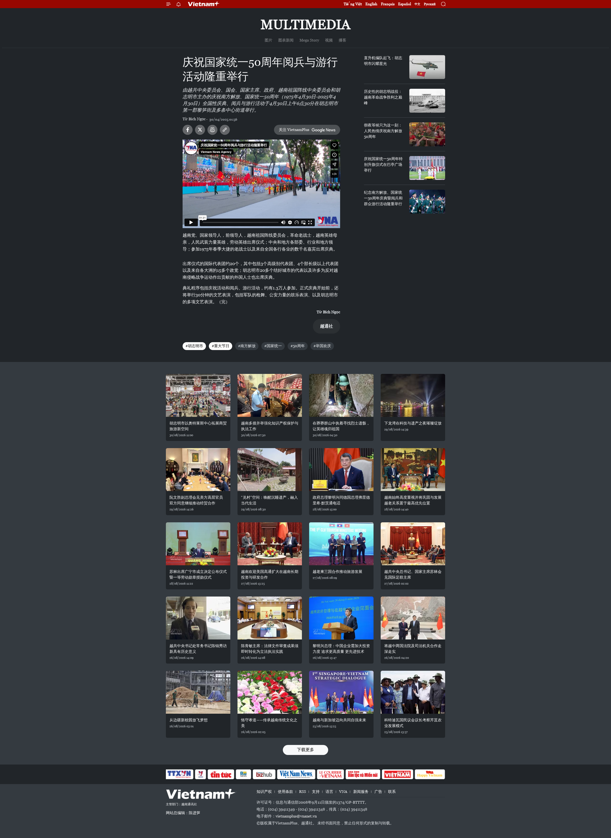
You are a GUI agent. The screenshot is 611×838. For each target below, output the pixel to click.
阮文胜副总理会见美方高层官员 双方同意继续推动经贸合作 (196, 500)
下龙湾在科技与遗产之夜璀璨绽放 (413, 423)
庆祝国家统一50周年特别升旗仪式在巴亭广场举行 (383, 165)
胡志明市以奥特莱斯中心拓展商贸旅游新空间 (198, 426)
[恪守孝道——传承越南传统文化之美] (269, 692)
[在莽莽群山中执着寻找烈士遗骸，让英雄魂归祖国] (341, 395)
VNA (343, 791)
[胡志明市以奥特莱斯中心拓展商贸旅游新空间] (198, 395)
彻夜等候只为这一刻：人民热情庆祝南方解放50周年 (383, 131)
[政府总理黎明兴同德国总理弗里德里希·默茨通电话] (341, 469)
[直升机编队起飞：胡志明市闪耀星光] (427, 67)
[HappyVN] (430, 774)
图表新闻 (286, 40)
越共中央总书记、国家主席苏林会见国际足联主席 (413, 574)
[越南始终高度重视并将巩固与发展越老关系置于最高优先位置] (413, 469)
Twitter (200, 130)
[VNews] (200, 774)
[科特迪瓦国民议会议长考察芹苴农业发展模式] (413, 692)
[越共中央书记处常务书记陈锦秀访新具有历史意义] (198, 618)
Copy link (225, 130)
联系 (392, 791)
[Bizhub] (264, 774)
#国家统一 (273, 346)
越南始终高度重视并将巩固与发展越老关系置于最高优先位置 (413, 500)
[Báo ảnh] (397, 774)
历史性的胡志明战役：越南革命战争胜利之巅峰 (383, 97)
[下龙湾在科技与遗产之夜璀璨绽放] (413, 395)
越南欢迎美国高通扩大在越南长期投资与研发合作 (269, 574)
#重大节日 (220, 346)
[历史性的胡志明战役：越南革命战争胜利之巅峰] (427, 101)
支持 (316, 791)
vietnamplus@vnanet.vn (296, 816)
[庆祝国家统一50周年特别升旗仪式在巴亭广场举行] (427, 168)
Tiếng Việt (353, 4)
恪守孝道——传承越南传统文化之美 (269, 723)
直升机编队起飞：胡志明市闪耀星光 (383, 61)
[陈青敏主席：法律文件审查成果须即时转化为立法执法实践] (269, 618)
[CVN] (330, 774)
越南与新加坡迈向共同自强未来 (339, 720)
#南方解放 (247, 346)
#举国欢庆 (322, 346)
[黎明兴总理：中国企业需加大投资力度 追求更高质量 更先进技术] (341, 618)
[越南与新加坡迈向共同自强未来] (341, 692)
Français (388, 4)
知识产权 (264, 791)
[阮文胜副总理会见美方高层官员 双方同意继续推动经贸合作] (198, 469)
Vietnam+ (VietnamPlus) (204, 4)
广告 (378, 791)
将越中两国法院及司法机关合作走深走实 (413, 649)
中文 (417, 4)
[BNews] (243, 774)
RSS (302, 791)
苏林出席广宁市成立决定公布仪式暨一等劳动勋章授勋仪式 (198, 574)
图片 (268, 40)
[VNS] (296, 774)
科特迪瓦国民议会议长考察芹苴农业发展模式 (413, 723)
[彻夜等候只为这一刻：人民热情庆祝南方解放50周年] (427, 134)
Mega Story (309, 40)
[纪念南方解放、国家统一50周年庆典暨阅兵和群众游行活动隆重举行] (427, 202)
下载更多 (305, 749)
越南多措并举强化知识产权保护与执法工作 (269, 426)
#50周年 (297, 346)
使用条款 (285, 791)
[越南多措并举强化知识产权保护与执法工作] (269, 395)
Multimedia (305, 24)
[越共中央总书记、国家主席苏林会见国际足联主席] (413, 543)
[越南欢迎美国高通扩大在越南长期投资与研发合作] (269, 543)
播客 (342, 40)
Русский (430, 4)
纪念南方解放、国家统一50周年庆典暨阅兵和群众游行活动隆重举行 (383, 198)
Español (404, 4)
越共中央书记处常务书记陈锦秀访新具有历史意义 (198, 649)
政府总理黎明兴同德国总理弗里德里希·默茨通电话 (341, 500)
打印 (212, 130)
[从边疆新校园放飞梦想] (198, 692)
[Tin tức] (221, 774)
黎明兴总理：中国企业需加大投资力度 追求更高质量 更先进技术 (341, 649)
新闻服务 (361, 791)
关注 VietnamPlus (294, 129)
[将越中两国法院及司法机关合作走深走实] (413, 618)
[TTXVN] (179, 774)
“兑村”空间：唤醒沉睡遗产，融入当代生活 (269, 500)
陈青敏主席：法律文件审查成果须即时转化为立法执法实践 (269, 649)
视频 (329, 40)
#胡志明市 (194, 346)
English (371, 4)
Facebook (188, 130)
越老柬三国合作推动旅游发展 (337, 571)
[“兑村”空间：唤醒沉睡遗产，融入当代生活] (269, 469)
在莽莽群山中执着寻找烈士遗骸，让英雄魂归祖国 (341, 426)
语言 (329, 791)
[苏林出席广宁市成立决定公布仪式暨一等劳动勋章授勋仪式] (198, 543)
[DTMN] (362, 774)
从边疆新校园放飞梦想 (188, 720)
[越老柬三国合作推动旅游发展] (341, 543)
